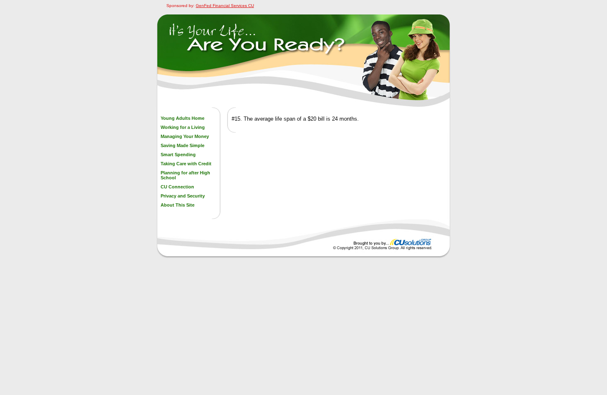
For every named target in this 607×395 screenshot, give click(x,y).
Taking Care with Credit (186, 163)
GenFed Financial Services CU (225, 5)
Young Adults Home (182, 118)
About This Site (177, 204)
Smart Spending (178, 154)
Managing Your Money (185, 136)
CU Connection (177, 186)
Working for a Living (183, 127)
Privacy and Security (183, 195)
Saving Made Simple (182, 145)
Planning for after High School (185, 175)
